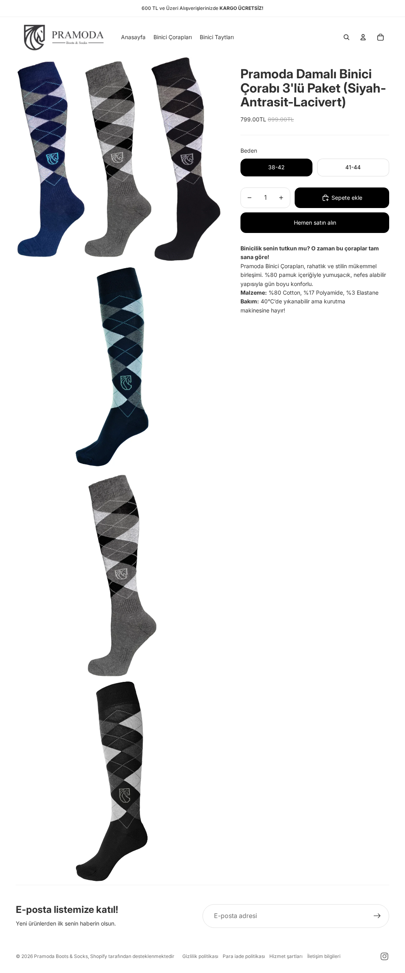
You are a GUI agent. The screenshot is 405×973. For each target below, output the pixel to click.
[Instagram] (384, 956)
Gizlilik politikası (200, 956)
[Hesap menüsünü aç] (363, 37)
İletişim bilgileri (324, 956)
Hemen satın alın (315, 222)
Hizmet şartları (286, 956)
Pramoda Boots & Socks (61, 956)
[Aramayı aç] (346, 37)
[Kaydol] (377, 916)
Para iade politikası (244, 956)
